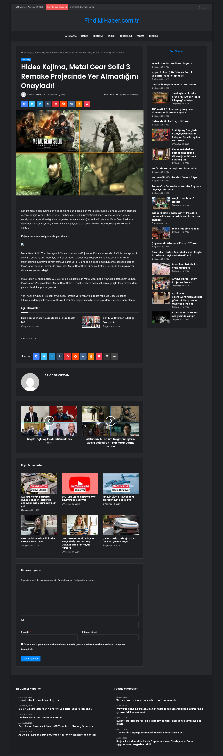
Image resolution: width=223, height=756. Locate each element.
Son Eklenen (177, 51)
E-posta (26, 632)
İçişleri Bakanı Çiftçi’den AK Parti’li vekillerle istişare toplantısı (172, 74)
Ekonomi (98, 36)
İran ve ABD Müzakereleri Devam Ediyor (175, 177)
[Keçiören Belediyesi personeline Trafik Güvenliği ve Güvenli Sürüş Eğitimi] (161, 154)
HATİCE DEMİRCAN (36, 94)
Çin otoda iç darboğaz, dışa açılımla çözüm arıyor (119, 540)
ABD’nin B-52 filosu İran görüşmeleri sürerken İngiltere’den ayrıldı (173, 110)
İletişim (153, 36)
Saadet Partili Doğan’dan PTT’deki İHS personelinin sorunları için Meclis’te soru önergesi (176, 216)
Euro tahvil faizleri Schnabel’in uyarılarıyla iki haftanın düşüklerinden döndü (177, 253)
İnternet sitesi (89, 632)
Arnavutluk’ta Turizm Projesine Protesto (184, 280)
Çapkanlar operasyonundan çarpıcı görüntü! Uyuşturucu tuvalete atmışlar (187, 298)
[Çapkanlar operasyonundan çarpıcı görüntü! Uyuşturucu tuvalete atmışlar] (161, 298)
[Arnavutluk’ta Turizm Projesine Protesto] (161, 283)
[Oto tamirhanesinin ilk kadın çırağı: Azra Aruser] (39, 525)
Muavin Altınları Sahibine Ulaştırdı (172, 63)
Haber (84, 36)
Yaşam (140, 36)
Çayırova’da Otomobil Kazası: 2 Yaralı (174, 243)
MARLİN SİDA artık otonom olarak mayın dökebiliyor (118, 498)
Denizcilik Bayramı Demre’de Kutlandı (88, 7)
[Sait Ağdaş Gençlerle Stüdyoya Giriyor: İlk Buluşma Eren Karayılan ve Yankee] (161, 135)
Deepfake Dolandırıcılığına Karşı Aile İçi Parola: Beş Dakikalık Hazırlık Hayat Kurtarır (78, 543)
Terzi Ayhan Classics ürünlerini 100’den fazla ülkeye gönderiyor (186, 97)
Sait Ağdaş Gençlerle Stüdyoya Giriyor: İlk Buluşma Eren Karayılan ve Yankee (186, 135)
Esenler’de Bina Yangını (185, 228)
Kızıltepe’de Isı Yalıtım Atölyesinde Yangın (185, 314)
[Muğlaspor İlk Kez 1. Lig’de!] (161, 203)
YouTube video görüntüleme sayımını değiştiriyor (79, 498)
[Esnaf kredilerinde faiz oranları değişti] (161, 269)
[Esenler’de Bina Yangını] (161, 233)
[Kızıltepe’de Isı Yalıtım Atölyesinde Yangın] (161, 317)
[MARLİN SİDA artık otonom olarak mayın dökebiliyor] (121, 483)
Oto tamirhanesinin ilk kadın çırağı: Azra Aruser (38, 540)
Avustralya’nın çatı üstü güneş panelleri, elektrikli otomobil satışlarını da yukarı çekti (38, 501)
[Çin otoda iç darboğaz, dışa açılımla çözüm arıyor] (121, 525)
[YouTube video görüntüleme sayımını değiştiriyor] (80, 483)
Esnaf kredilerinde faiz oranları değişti (185, 266)
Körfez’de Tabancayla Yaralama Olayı (174, 168)
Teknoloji (126, 36)
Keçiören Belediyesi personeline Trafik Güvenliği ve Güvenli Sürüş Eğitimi (184, 154)
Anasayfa (71, 36)
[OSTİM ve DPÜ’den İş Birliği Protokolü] (91, 322)
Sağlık (111, 36)
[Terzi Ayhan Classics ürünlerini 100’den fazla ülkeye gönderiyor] (161, 98)
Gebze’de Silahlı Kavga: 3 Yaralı (170, 121)
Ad (23, 619)
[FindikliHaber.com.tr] (111, 21)
